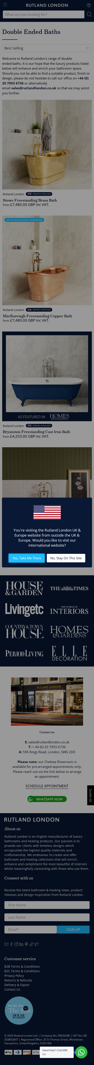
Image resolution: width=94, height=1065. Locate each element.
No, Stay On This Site (66, 558)
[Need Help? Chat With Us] (81, 1052)
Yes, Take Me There (26, 558)
